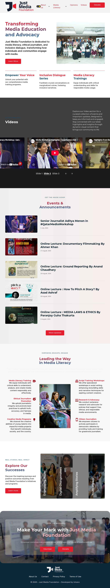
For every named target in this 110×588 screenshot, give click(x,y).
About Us (43, 6)
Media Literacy (56, 6)
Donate (97, 5)
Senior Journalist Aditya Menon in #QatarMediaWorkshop (64, 222)
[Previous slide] (66, 173)
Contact (45, 576)
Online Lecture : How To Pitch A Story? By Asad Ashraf (69, 291)
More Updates (55, 333)
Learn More (13, 61)
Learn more (13, 491)
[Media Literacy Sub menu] (66, 6)
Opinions (74, 5)
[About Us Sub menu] (49, 6)
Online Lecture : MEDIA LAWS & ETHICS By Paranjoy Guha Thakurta (70, 313)
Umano (76, 582)
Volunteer (47, 549)
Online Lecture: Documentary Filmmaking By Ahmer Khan (72, 245)
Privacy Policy (59, 576)
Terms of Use (75, 576)
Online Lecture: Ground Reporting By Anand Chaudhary (71, 268)
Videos (84, 5)
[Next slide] (72, 173)
